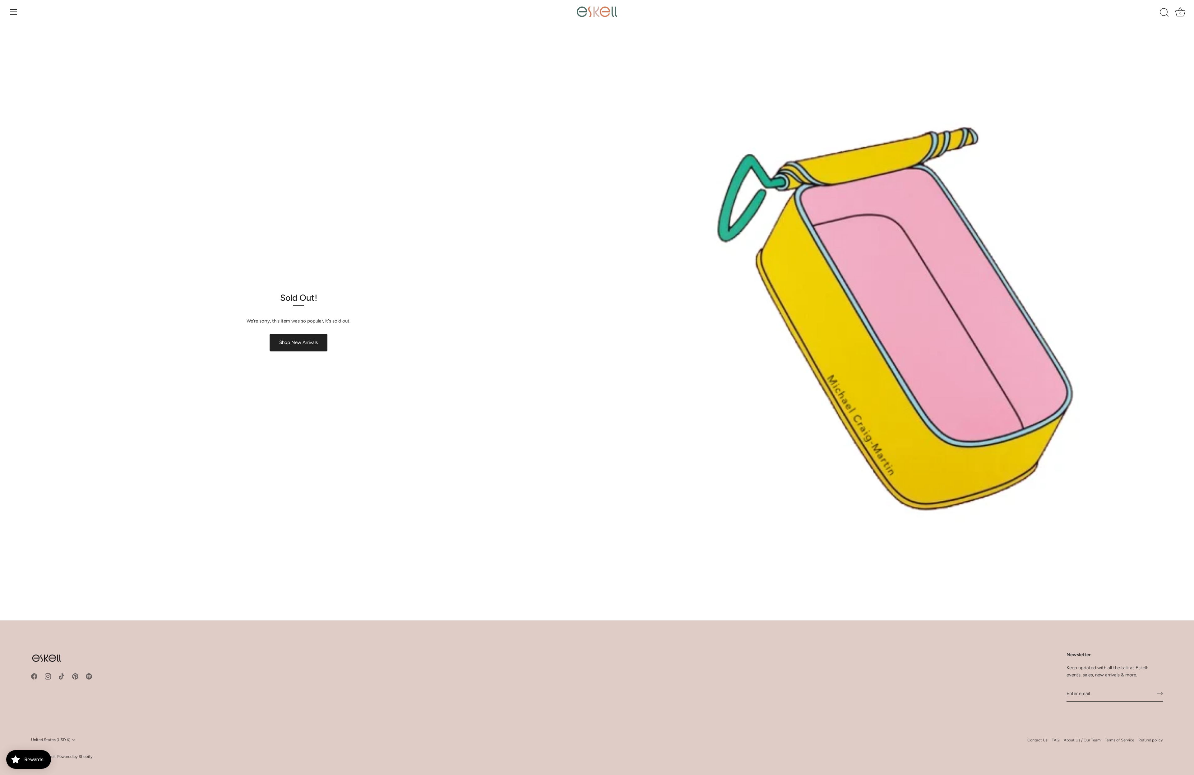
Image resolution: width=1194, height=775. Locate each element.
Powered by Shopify (75, 756)
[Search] (1164, 13)
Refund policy (1150, 740)
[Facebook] (34, 676)
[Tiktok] (61, 676)
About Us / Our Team (1082, 740)
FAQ (1056, 740)
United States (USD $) (50, 739)
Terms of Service (1119, 740)
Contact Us (1037, 740)
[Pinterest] (75, 676)
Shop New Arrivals (298, 342)
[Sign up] (1160, 693)
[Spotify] (89, 676)
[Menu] (14, 12)
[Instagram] (48, 676)
